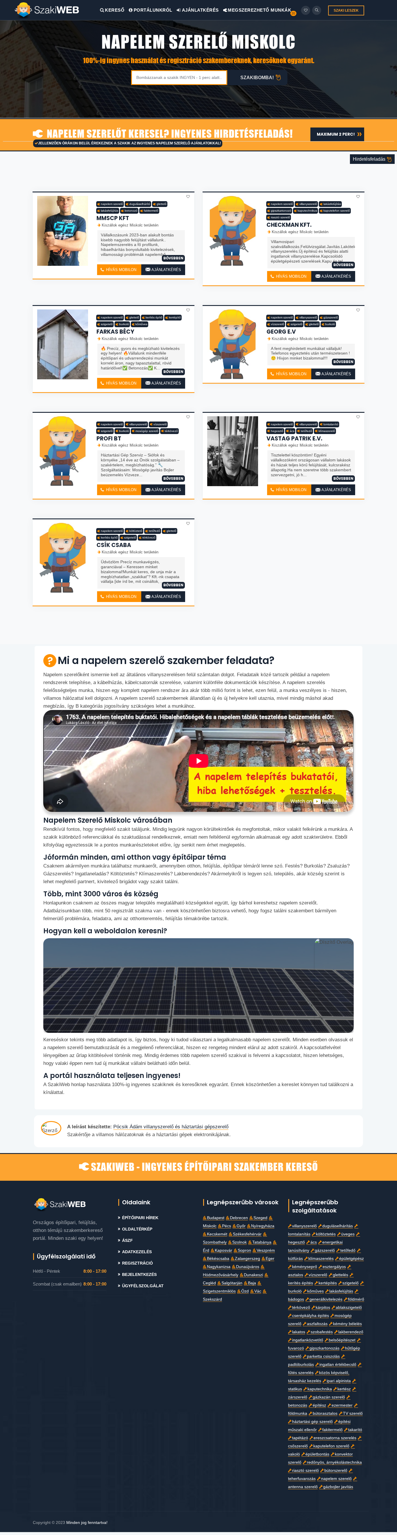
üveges (348, 1234)
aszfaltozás (317, 1324)
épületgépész (351, 1258)
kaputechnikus (307, 210)
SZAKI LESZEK (346, 10)
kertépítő (175, 317)
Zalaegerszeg (247, 1258)
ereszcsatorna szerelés (335, 1438)
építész (319, 1405)
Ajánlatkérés (200, 10)
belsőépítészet (342, 1340)
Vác (257, 1291)
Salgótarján (231, 1283)
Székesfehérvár (247, 1234)
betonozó (131, 210)
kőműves (141, 324)
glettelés (340, 1275)
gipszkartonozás (324, 1348)
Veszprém (266, 1250)
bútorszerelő (335, 1470)
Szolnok (239, 1242)
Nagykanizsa (218, 1267)
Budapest (215, 1218)
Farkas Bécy (115, 332)
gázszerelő (330, 317)
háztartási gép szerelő (312, 1421)
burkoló (124, 324)
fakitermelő (151, 210)
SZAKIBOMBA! (257, 77)
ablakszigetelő (349, 1307)
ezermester (342, 1405)
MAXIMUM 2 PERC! (336, 134)
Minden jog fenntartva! (87, 1522)
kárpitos (323, 1307)
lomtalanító (330, 424)
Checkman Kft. (289, 225)
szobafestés (322, 1332)
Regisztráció (137, 1263)
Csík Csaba (113, 545)
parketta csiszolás (323, 1356)
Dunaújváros (247, 1267)
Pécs (226, 1226)
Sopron (244, 1250)
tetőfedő (306, 431)
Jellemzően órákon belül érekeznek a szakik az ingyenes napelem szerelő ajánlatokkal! (129, 143)
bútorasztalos (325, 1413)
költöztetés (326, 1234)
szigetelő (107, 324)
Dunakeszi (253, 1275)
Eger (270, 1258)
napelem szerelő (112, 204)
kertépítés (328, 1283)
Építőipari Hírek (140, 1218)
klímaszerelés (321, 1258)
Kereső (114, 10)
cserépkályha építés (310, 1315)
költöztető (135, 530)
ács (292, 431)
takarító (355, 1430)
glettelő (162, 204)
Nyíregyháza (262, 1226)
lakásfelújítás (109, 210)
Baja (252, 1283)
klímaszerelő (327, 431)
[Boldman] (57, 10)
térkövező (171, 431)
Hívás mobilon (120, 270)
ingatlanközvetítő (307, 1340)
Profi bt (108, 438)
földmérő (356, 1299)
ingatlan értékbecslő (337, 1364)
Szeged (260, 1218)
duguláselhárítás (337, 1226)
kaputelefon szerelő (336, 210)
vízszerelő (277, 324)
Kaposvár (223, 1250)
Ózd (245, 1291)
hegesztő (277, 431)
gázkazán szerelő (329, 1397)
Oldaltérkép (137, 1229)
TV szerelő (353, 1413)
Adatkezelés (137, 1252)
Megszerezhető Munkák (259, 10)
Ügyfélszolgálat (143, 1286)
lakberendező (350, 1332)
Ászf (127, 1240)
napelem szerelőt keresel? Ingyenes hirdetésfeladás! (169, 134)
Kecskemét (217, 1234)
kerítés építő (154, 317)
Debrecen (239, 1218)
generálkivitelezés (326, 1299)
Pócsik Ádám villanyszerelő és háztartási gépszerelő (170, 1126)
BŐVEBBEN (173, 258)
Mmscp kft (112, 218)
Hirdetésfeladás (370, 159)
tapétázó (300, 1438)
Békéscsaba (218, 1258)
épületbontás (317, 1454)
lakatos (298, 1332)
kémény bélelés (347, 1324)
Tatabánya (261, 1242)
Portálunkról (153, 10)
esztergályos (334, 1267)
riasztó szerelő (280, 217)
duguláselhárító (139, 204)
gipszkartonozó (281, 210)
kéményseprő (304, 1267)
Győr (241, 1226)
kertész (344, 1389)
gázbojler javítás (338, 1487)
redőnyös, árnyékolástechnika (334, 1462)
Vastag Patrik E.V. (294, 438)
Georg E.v (281, 332)
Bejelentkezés (139, 1274)
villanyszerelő (308, 204)
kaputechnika (319, 1389)
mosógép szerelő (146, 431)
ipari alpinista (339, 1381)
